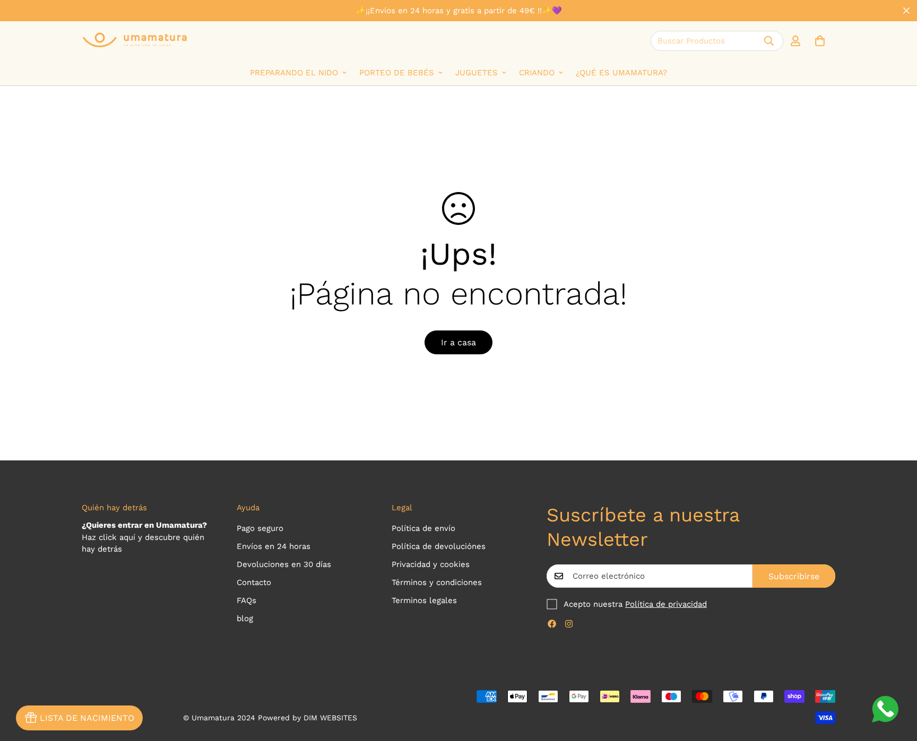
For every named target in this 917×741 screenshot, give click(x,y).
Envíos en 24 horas (273, 546)
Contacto (254, 582)
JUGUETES (476, 72)
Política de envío (423, 528)
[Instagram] (569, 623)
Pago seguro (260, 528)
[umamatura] (135, 41)
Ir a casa (458, 342)
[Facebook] (552, 623)
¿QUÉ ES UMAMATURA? (621, 72)
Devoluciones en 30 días (284, 564)
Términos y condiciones (437, 582)
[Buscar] (769, 41)
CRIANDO (537, 72)
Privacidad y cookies (431, 564)
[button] (820, 41)
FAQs (246, 600)
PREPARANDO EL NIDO (294, 72)
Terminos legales (424, 600)
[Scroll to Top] (896, 683)
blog (245, 618)
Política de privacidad (666, 604)
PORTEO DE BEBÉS (396, 72)
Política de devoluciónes (439, 546)
